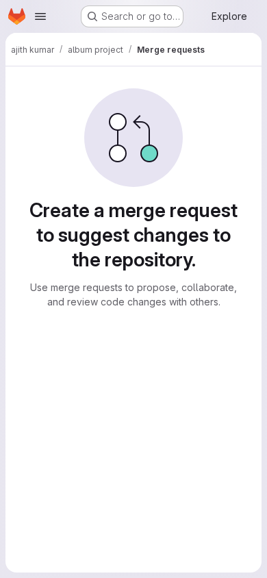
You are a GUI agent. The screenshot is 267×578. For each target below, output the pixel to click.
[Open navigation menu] (40, 16)
